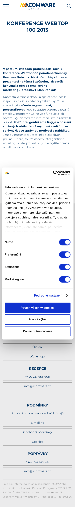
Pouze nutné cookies (37, 331)
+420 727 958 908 (37, 376)
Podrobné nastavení (48, 295)
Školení (37, 347)
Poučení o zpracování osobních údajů (38, 413)
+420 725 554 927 (38, 462)
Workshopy (38, 356)
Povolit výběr (37, 319)
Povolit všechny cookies (37, 307)
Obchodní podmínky (37, 432)
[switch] (64, 254)
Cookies (37, 442)
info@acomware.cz (37, 386)
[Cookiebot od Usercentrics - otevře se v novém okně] (53, 173)
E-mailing (37, 423)
